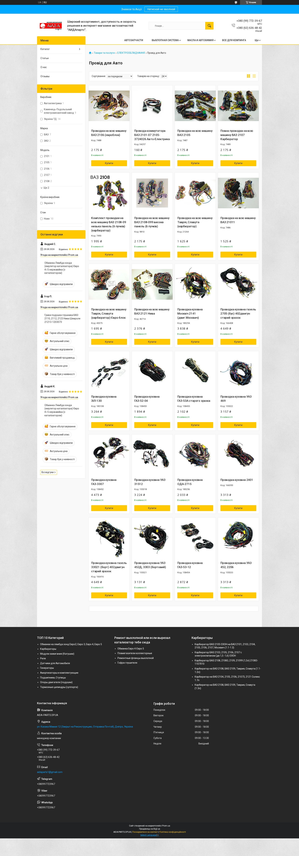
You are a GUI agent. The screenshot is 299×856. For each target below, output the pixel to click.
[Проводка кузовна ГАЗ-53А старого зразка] (195, 371)
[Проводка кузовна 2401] (238, 454)
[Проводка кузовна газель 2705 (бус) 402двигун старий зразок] (238, 284)
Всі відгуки (48, 472)
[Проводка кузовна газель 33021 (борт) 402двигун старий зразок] (109, 537)
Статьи (44, 58)
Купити (109, 163)
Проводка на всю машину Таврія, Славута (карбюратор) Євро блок (108, 313)
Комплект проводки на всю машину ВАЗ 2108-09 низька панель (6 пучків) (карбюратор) (108, 224)
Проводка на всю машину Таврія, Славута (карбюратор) (194, 222)
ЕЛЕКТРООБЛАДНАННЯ (131, 53)
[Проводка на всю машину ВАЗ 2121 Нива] (152, 284)
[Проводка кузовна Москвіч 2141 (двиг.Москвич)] (195, 284)
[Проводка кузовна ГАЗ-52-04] (152, 371)
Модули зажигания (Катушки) (57, 653)
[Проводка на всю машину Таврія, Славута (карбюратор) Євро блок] (109, 284)
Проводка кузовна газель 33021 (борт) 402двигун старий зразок (109, 567)
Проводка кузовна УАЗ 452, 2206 (236, 565)
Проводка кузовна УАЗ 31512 (149, 482)
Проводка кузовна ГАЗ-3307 (103, 482)
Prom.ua (166, 826)
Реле (43, 658)
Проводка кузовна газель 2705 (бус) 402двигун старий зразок (238, 313)
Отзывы (44, 76)
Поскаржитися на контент (145, 832)
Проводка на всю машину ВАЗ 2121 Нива (151, 311)
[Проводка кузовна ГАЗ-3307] (109, 454)
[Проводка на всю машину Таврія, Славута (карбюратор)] (195, 193)
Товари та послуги (104, 53)
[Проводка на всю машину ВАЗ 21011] (238, 193)
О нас (43, 67)
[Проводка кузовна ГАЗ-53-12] (195, 537)
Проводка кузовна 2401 (236, 480)
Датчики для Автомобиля (55, 663)
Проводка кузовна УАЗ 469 (236, 398)
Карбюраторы (48, 649)
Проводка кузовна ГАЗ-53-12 (190, 565)
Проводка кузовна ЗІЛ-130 (103, 398)
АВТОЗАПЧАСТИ (133, 40)
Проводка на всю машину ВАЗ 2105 (194, 133)
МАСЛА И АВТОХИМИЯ (200, 40)
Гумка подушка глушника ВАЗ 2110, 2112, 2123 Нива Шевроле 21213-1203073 (62, 318)
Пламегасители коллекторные (134, 653)
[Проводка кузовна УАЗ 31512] (152, 454)
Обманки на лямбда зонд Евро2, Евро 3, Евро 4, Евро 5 (71, 644)
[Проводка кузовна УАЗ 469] (238, 371)
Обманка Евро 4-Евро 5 (130, 648)
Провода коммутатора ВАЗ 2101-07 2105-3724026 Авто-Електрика (152, 135)
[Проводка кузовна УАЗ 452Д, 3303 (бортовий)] (152, 537)
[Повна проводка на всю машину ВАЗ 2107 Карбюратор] (238, 105)
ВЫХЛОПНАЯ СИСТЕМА (165, 40)
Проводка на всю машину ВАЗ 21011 (238, 220)
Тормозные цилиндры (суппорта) (59, 687)
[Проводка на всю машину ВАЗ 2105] (195, 105)
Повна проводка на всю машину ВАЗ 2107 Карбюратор (236, 135)
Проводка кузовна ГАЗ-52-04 (147, 398)
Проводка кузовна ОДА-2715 (190, 482)
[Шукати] (209, 26)
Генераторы (47, 668)
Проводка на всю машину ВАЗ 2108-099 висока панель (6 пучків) (151, 222)
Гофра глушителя (127, 662)
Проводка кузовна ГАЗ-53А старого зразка (193, 398)
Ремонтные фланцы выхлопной (135, 658)
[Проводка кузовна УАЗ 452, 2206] (238, 537)
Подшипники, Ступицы (53, 677)
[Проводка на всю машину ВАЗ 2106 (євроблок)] (109, 105)
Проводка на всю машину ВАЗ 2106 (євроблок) (108, 133)
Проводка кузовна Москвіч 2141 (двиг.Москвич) (190, 313)
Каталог (45, 49)
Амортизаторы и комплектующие (59, 672)
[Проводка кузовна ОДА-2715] (195, 454)
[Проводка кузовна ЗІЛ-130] (109, 371)
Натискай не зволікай (161, 9)
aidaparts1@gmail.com (49, 772)
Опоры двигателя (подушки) (56, 682)
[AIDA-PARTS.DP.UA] (51, 26)
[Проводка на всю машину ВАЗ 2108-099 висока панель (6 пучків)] (152, 193)
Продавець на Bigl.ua (149, 829)
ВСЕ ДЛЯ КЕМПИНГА (234, 40)
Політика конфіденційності (172, 832)
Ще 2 (46, 187)
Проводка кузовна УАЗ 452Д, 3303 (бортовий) (150, 565)
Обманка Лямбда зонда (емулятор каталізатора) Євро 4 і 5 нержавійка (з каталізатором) (61, 267)
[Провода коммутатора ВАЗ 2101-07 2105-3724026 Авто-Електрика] (152, 105)
